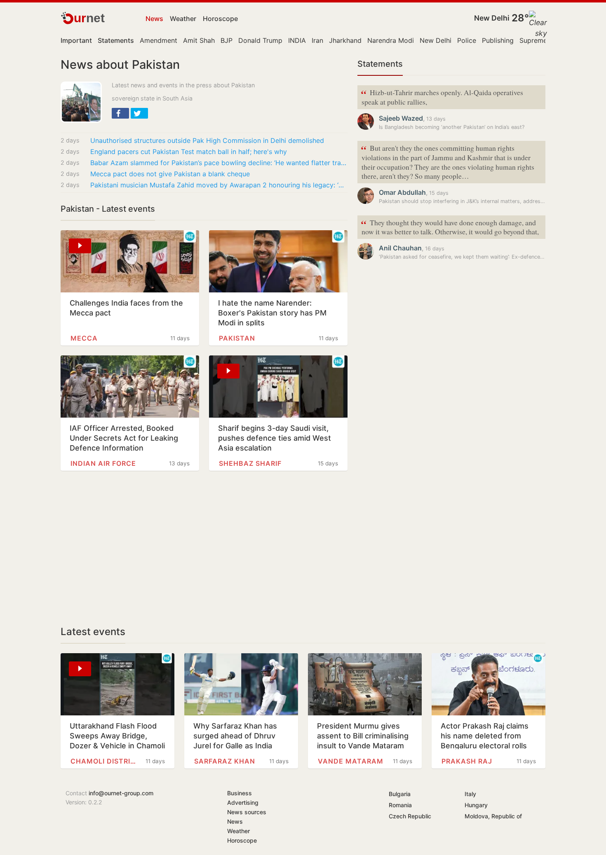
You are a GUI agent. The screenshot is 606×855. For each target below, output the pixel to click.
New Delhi (492, 18)
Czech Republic (410, 816)
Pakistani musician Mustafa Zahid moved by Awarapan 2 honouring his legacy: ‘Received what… (219, 185)
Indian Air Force (103, 463)
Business (239, 793)
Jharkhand (345, 40)
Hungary (476, 804)
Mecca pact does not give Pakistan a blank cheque (170, 174)
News (154, 18)
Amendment (158, 40)
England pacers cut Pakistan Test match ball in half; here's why (188, 151)
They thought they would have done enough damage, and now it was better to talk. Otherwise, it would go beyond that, (450, 226)
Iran (317, 40)
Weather (183, 18)
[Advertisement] (204, 548)
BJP (227, 40)
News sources (246, 811)
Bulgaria (400, 793)
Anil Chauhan (400, 248)
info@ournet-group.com (121, 793)
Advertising (242, 802)
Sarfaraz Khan (224, 761)
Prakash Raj (467, 761)
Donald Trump (260, 40)
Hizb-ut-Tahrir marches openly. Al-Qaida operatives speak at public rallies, (442, 96)
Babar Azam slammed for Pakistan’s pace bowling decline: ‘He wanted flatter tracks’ (219, 163)
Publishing (498, 40)
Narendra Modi (390, 40)
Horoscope (220, 18)
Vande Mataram (350, 761)
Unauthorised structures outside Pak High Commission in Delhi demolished (207, 140)
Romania (400, 804)
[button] (120, 113)
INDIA (297, 40)
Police (466, 40)
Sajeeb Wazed (401, 118)
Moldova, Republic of (493, 816)
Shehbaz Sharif (250, 463)
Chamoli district (103, 761)
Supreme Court (543, 40)
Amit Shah (199, 40)
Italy (470, 793)
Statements (380, 64)
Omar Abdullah (402, 192)
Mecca (84, 338)
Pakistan (237, 338)
